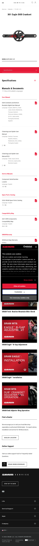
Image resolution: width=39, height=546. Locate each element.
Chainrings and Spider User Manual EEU (11, 159)
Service (19, 2)
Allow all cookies (19, 286)
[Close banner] (36, 247)
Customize (18, 292)
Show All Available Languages (13, 91)
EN (5, 530)
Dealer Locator (10, 437)
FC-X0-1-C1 (18, 9)
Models (10, 9)
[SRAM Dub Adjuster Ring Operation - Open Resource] (19, 395)
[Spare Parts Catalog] (36, 201)
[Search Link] (32, 3)
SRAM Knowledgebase (16, 464)
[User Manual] (36, 104)
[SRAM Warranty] (36, 241)
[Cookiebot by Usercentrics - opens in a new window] (24, 247)
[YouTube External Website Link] (3, 491)
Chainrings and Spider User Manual (12, 138)
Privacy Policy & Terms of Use (7, 540)
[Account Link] (35, 3)
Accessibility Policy (19, 540)
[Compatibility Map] (36, 220)
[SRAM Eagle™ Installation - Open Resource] (19, 363)
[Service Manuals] (36, 180)
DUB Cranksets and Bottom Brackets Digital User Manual (12, 112)
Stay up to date (10, 483)
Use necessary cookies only (19, 298)
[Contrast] (26, 540)
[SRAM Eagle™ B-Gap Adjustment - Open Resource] (19, 330)
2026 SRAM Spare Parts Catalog (12, 203)
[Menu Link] (3, 2)
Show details (28, 280)
